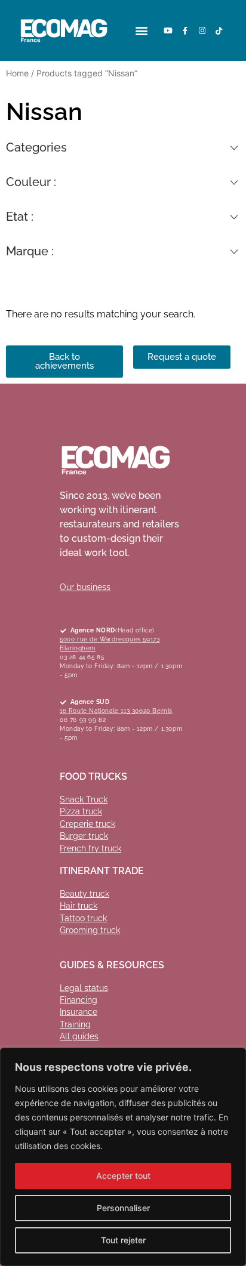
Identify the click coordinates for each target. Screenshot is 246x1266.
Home (17, 73)
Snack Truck (83, 799)
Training (75, 1024)
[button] (142, 31)
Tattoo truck (83, 918)
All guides (79, 1036)
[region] (123, 1157)
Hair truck (78, 905)
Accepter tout (123, 1176)
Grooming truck (90, 930)
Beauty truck (84, 893)
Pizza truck (81, 811)
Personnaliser (123, 1208)
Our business (85, 587)
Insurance (78, 1012)
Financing (78, 1000)
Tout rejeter (123, 1240)
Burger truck (84, 836)
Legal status (84, 988)
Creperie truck (87, 824)
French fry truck (90, 848)
